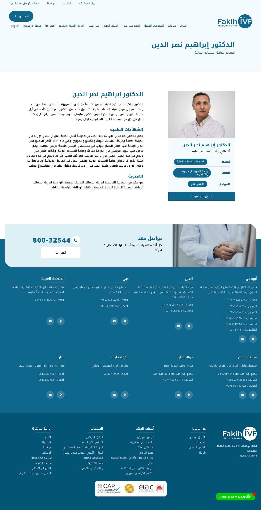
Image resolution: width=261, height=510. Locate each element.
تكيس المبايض (145, 437)
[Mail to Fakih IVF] (242, 339)
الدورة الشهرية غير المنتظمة (137, 468)
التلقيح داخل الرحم (92, 442)
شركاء (202, 452)
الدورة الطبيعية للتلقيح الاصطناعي (83, 447)
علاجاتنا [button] (172, 25)
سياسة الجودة (43, 463)
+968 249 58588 (237, 379)
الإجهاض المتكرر (145, 447)
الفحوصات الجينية (93, 457)
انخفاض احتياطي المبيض (140, 473)
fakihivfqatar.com (164, 374)
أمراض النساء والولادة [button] (71, 25)
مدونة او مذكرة (32, 25)
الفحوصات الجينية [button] (154, 25)
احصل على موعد (201, 196)
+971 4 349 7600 (108, 300)
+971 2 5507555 (45, 300)
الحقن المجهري (94, 437)
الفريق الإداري (197, 437)
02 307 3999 (111, 374)
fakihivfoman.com (227, 374)
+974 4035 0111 (173, 379)
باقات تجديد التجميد (92, 468)
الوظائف (47, 452)
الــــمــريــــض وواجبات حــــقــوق (35, 473)
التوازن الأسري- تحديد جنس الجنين (83, 452)
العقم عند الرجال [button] (131, 25)
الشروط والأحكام (42, 468)
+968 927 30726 (236, 385)
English (15, 26)
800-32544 (52, 240)
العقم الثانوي (146, 452)
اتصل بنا (50, 25)
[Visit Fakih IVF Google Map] (253, 339)
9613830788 (46, 374)
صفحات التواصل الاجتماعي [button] (25, 3)
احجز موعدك (21, 16)
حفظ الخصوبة (95, 463)
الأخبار (48, 437)
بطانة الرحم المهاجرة (142, 442)
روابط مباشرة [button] (88, 3)
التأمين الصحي (197, 447)
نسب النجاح (199, 442)
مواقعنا (47, 447)
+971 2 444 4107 (236, 300)
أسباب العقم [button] (110, 25)
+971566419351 (232, 324)
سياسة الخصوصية (41, 457)
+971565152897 (236, 306)
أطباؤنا (183, 25)
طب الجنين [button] (94, 25)
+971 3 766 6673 (172, 305)
